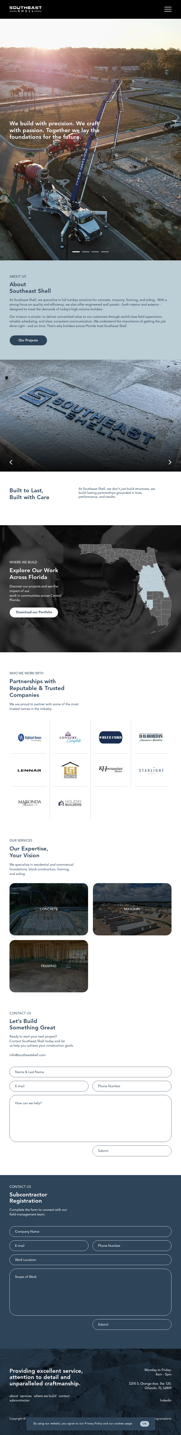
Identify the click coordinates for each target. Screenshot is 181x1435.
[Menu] (168, 9)
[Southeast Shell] (25, 9)
